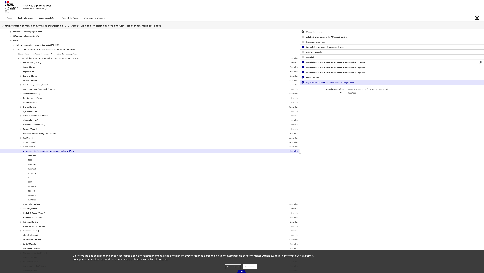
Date (342, 93)
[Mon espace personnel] (477, 17)
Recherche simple (25, 18)
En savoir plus (233, 266)
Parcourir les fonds (70, 18)
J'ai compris (250, 266)
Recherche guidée (46, 18)
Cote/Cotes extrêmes (335, 89)
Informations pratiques (93, 18)
